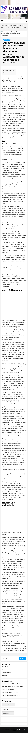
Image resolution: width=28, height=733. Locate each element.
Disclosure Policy (6, 672)
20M (6, 633)
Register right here (14, 81)
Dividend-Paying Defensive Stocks (11, 695)
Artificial (13, 633)
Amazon (9, 633)
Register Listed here (7, 159)
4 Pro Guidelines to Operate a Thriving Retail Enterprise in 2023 (15, 648)
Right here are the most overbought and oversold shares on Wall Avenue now (13, 642)
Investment (7, 39)
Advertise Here (6, 667)
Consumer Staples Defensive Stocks (11, 684)
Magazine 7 (20, 729)
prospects (10, 635)
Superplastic (5, 636)
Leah (6, 62)
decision (18, 633)
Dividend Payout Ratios (8, 689)
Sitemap (4, 675)
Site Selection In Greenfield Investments (12, 686)
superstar (11, 636)
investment (4, 635)
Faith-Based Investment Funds (10, 692)
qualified (15, 635)
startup (20, 635)
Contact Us (5, 670)
